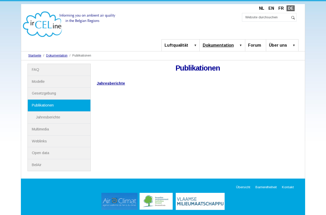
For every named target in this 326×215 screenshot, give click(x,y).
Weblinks (39, 141)
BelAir (37, 165)
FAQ (35, 70)
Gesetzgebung (44, 93)
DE (291, 8)
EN (271, 8)
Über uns (278, 45)
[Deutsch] (69, 24)
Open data (40, 153)
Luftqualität (176, 45)
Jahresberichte (111, 83)
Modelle (38, 81)
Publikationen (43, 105)
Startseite (34, 55)
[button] (196, 45)
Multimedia (40, 129)
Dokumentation (218, 45)
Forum (254, 45)
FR (281, 8)
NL (261, 8)
